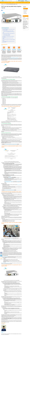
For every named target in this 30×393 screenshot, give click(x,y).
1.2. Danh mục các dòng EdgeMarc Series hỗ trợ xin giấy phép (8, 32)
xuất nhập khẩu (9, 177)
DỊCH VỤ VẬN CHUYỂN (3, 2)
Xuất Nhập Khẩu (25, 13)
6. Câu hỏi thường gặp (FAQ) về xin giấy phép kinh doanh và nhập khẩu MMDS (8, 41)
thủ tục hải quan (19, 184)
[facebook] (1, 10)
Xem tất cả (25, 8)
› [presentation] (21, 50)
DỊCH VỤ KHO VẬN (12, 2)
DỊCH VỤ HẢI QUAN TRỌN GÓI (15, 2)
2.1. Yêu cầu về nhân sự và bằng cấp (6, 34)
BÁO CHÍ (24, 2)
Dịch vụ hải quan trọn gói (5, 256)
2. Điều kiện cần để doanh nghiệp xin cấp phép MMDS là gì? (8, 33)
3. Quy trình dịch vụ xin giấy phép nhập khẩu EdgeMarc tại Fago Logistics (8, 36)
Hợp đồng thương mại (6, 181)
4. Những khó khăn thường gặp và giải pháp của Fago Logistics (7, 38)
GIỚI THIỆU (8, 2)
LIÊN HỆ (28, 2)
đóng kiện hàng (18, 181)
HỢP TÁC (18, 2)
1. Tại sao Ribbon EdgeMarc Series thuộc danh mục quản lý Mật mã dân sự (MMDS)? (8, 29)
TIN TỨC (21, 2)
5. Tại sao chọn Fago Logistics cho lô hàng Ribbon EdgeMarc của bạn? (8, 40)
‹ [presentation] (1, 50)
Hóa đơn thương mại (11, 181)
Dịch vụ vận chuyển (25, 9)
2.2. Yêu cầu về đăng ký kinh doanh (6, 35)
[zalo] (2, 10)
